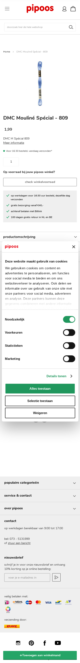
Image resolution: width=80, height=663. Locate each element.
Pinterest (33, 643)
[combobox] (40, 27)
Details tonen (56, 376)
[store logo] (39, 8)
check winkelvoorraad (40, 182)
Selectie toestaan (40, 401)
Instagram (20, 643)
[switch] (69, 333)
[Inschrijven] (56, 577)
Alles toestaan (40, 388)
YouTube (60, 643)
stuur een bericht (19, 543)
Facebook (47, 643)
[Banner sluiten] (73, 246)
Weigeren (40, 413)
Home (6, 51)
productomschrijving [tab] (19, 237)
